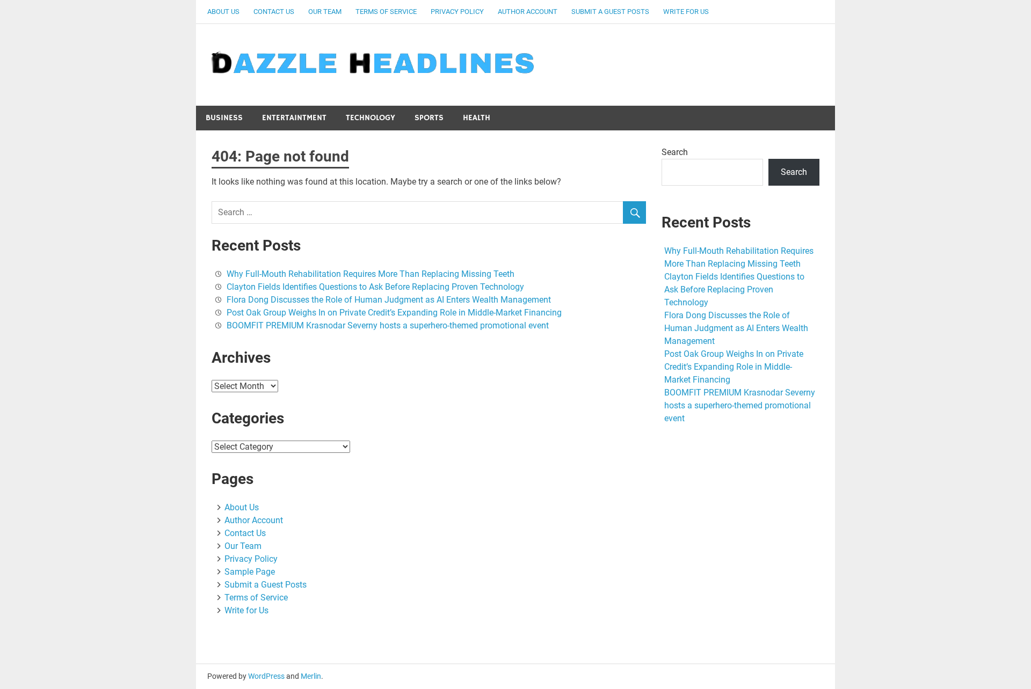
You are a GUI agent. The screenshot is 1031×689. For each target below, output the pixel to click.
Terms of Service (386, 12)
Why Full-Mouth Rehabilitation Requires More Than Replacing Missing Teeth (370, 274)
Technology (370, 118)
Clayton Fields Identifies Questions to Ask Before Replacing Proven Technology (375, 287)
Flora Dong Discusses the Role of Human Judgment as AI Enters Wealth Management (389, 300)
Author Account (527, 12)
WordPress (266, 676)
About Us (223, 12)
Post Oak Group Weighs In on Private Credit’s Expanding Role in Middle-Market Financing (394, 312)
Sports (429, 118)
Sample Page (249, 572)
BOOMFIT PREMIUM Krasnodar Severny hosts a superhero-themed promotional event (388, 325)
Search (675, 152)
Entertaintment (294, 118)
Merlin (311, 676)
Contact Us (273, 12)
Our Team (325, 12)
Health (476, 118)
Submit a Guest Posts (610, 12)
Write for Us (686, 12)
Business (224, 118)
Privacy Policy (457, 12)
